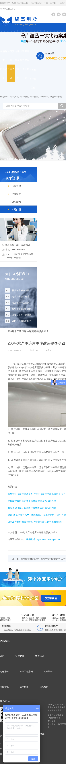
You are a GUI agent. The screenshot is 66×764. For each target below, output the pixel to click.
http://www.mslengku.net (48, 539)
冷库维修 (39, 656)
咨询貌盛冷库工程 (32, 78)
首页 (2, 656)
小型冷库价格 (56, 96)
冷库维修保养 (18, 56)
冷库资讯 (11, 73)
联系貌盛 (44, 686)
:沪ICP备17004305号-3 (56, 716)
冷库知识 (16, 185)
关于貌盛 (25, 73)
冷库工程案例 (26, 671)
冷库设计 (14, 96)
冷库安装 (11, 56)
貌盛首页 (3, 56)
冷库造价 (24, 96)
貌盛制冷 (30, 539)
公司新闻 (16, 201)
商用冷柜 (18, 73)
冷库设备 (3, 73)
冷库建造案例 (25, 56)
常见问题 (16, 209)
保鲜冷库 (44, 96)
